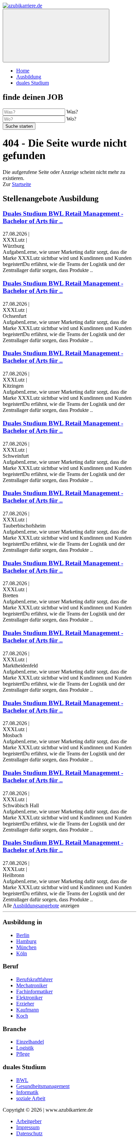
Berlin (22, 935)
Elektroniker (29, 997)
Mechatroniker (31, 985)
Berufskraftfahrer (34, 979)
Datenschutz (29, 1133)
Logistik (25, 1048)
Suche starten (19, 126)
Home (22, 70)
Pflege (23, 1054)
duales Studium (32, 83)
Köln (21, 953)
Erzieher (25, 1003)
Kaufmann (27, 1010)
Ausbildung (28, 77)
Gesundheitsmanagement (43, 1086)
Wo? (71, 119)
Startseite (21, 184)
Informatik (27, 1092)
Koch (22, 1016)
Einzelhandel (30, 1042)
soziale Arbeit (30, 1098)
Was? (72, 112)
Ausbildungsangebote (36, 905)
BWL (22, 1080)
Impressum (27, 1127)
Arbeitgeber (28, 1121)
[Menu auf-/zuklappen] (56, 35)
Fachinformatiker (34, 991)
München (26, 947)
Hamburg (26, 941)
